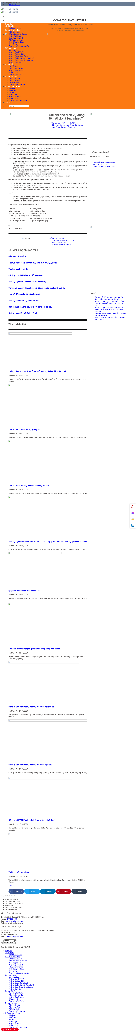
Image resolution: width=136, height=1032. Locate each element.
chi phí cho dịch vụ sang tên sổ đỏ (64, 125)
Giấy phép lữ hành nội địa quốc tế (21, 58)
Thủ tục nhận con (15, 80)
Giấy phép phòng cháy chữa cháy (21, 60)
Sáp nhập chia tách (16, 38)
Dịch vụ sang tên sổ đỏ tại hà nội (22, 313)
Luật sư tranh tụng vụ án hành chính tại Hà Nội (28, 485)
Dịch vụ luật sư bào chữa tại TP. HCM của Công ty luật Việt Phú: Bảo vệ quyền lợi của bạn (47, 541)
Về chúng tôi (9, 26)
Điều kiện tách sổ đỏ (17, 256)
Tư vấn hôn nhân (11, 76)
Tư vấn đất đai (10, 64)
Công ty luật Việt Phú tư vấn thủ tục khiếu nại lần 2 (30, 765)
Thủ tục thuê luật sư (12, 86)
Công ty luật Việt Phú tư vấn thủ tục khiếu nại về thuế (31, 820)
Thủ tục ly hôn (14, 78)
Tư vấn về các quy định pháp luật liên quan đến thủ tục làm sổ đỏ (36, 288)
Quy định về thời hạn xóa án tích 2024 (25, 591)
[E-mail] (133, 519)
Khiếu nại (12, 90)
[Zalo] (133, 525)
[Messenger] (133, 513)
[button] (16, 891)
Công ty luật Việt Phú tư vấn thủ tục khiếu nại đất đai (31, 707)
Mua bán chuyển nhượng (18, 34)
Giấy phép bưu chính (16, 54)
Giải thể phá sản (15, 36)
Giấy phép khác (15, 62)
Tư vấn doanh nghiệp (12, 30)
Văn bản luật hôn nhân (17, 84)
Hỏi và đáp (13, 44)
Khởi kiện (12, 88)
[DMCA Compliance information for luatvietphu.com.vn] (9, 943)
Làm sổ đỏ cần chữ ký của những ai (24, 294)
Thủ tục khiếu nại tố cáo (18, 872)
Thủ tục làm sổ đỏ (16, 68)
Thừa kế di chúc (15, 82)
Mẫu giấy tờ (13, 72)
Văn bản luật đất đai (16, 74)
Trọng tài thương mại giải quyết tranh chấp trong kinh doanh (34, 649)
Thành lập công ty (15, 32)
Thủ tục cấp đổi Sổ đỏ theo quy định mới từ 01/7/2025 (32, 263)
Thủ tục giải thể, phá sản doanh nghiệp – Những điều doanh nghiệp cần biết (109, 298)
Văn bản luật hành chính (18, 100)
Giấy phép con (10, 48)
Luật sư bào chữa (15, 28)
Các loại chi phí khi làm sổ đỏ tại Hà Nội (25, 275)
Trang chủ (8, 24)
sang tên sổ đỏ (69, 127)
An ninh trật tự (14, 50)
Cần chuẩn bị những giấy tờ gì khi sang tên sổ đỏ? (30, 307)
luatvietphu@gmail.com (14, 921)
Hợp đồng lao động (16, 42)
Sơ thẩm (12, 92)
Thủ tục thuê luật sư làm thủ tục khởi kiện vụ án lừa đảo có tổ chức (37, 371)
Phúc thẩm (13, 94)
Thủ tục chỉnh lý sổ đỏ (18, 269)
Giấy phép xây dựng (16, 70)
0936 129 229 (11, 1029)
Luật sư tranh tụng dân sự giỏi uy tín (24, 429)
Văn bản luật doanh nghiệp (19, 46)
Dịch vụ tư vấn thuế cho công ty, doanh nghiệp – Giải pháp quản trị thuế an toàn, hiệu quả (109, 309)
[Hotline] (133, 507)
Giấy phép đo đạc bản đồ (18, 56)
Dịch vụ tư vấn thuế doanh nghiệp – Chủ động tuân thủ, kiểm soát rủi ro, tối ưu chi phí (109, 303)
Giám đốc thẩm (15, 96)
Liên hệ (7, 102)
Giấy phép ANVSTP (16, 52)
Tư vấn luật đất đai (16, 66)
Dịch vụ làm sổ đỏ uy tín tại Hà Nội (23, 300)
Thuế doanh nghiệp (16, 40)
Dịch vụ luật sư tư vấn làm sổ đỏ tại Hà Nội (27, 282)
